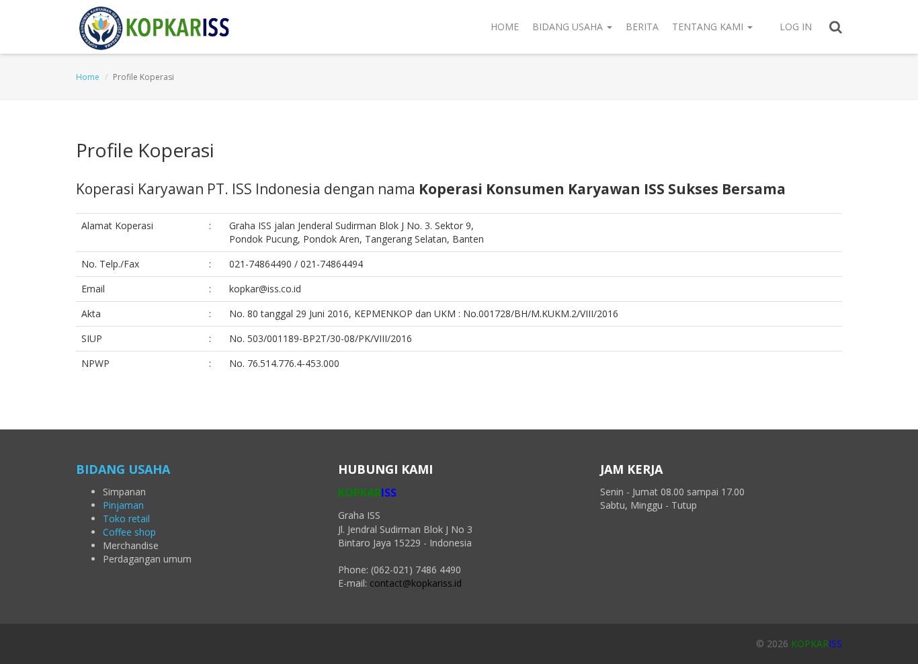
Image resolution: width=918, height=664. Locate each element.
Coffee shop (129, 532)
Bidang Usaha (569, 26)
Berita (642, 26)
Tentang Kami (709, 26)
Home (505, 26)
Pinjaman (123, 505)
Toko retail (126, 518)
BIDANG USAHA (123, 469)
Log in (796, 26)
